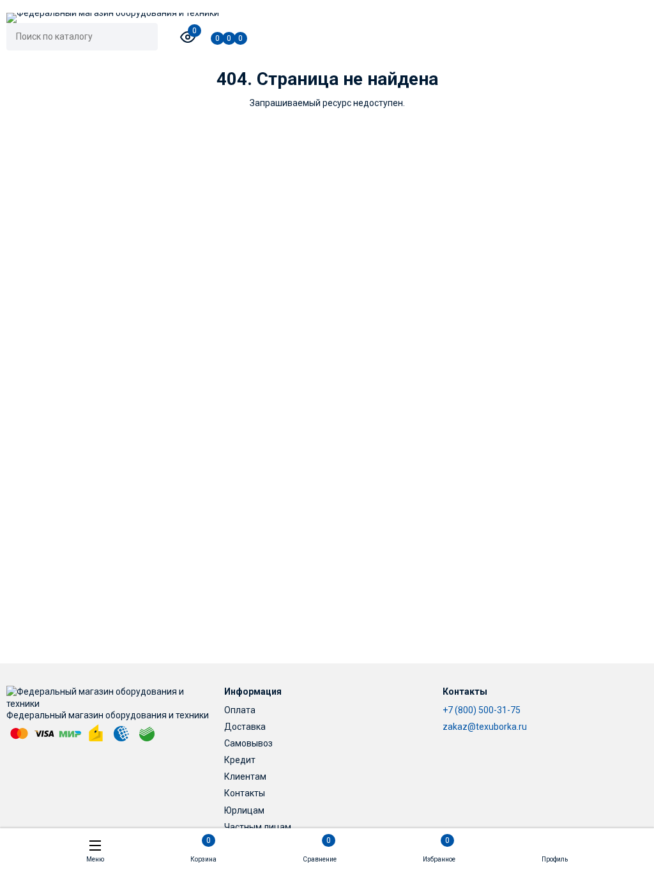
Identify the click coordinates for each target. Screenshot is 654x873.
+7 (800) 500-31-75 (482, 710)
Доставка (245, 727)
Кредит (239, 760)
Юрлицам (244, 810)
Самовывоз (248, 743)
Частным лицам (257, 827)
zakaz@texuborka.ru (485, 727)
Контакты (244, 793)
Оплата (239, 710)
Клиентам (245, 776)
